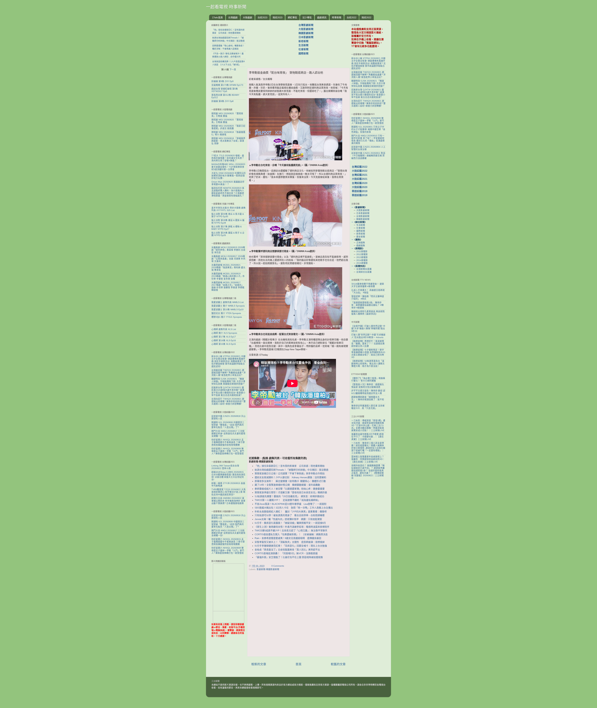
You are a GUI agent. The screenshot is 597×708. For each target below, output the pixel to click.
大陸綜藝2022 (359, 171)
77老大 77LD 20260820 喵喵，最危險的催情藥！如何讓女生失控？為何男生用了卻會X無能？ (227, 158)
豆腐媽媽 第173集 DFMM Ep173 (227, 85)
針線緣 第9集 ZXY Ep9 (222, 81)
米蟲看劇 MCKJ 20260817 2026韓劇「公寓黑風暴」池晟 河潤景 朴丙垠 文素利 (228, 258)
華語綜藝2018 (359, 195)
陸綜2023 (277, 17)
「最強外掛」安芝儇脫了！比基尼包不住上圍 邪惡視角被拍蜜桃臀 (289, 557)
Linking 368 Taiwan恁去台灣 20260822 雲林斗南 (225, 467)
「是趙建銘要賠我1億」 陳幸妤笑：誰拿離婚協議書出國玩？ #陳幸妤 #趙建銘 (367, 305)
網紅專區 (292, 17)
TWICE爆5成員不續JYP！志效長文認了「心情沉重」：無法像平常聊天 (291, 530)
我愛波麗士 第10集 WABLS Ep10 (227, 309)
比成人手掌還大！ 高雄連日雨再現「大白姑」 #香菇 (368, 291)
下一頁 (232, 69)
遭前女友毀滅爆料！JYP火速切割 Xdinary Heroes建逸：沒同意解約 (290, 477)
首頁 (298, 664)
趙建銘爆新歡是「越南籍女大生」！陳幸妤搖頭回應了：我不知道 (367, 399)
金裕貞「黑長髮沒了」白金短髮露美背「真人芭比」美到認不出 (288, 549)
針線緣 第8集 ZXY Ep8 (222, 101)
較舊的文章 (338, 664)
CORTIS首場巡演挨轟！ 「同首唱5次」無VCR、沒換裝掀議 (286, 553)
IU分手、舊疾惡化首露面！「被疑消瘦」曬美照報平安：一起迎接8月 (290, 523)
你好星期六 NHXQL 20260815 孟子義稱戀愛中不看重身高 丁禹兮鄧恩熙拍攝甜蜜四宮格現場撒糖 (228, 442)
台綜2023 (262, 17)
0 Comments (277, 566)
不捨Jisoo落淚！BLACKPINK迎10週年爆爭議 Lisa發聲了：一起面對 (290, 504)
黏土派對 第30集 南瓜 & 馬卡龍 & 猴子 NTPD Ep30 (227, 215)
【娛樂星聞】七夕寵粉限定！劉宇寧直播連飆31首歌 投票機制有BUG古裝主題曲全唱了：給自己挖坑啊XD (368, 354)
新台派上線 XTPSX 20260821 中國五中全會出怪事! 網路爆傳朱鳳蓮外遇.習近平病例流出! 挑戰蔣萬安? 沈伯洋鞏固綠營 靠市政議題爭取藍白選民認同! (228, 361)
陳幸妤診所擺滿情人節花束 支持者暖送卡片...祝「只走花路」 (368, 407)
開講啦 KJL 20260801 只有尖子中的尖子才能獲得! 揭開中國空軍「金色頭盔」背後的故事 (368, 129)
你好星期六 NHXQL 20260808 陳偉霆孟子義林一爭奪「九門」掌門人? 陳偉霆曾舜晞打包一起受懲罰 (227, 451)
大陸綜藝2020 (359, 187)
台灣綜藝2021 (359, 175)
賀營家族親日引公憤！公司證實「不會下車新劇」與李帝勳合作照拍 (290, 473)
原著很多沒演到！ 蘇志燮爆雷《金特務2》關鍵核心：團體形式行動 (290, 481)
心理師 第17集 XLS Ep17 (223, 337)
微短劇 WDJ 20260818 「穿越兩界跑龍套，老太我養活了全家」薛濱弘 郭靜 (228, 140)
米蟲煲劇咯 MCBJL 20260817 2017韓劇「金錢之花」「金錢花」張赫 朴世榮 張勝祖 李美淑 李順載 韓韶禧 (227, 286)
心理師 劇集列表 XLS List (223, 329)
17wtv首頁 (217, 17)
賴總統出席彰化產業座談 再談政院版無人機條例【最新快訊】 (368, 312)
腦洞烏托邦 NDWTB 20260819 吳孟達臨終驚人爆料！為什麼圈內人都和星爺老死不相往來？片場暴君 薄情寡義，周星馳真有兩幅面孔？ (227, 192)
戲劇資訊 (321, 17)
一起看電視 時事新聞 (226, 7)
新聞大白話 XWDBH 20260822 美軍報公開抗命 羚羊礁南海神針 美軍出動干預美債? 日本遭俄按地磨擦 (228, 500)
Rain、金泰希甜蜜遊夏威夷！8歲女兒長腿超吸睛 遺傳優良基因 (288, 538)
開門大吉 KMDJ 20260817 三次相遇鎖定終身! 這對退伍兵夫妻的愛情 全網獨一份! (228, 433)
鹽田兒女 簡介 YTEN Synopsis (226, 313)
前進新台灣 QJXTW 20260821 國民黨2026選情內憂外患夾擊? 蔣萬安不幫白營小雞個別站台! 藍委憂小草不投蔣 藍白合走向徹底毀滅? (228, 391)
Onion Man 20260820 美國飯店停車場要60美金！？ (227, 183)
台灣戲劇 (233, 17)
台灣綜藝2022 (359, 166)
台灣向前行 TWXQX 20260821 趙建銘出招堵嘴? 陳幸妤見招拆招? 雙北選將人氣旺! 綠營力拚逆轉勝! (228, 401)
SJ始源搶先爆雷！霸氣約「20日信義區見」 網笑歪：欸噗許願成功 (289, 496)
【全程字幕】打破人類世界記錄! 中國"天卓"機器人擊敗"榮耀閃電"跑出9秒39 (368, 328)
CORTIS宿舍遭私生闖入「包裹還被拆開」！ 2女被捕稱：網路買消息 (291, 534)
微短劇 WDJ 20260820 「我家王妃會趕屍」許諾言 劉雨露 (228, 127)
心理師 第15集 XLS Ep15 (223, 344)
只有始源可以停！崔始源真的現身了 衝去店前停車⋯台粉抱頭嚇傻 (290, 515)
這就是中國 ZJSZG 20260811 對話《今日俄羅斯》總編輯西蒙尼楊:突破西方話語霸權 (368, 155)
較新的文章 (258, 664)
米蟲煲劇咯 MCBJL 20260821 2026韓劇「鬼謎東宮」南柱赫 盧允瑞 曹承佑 (228, 267)
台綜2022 (351, 17)
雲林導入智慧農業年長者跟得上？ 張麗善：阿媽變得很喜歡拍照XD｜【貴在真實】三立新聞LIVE (368, 459)
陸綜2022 (366, 17)
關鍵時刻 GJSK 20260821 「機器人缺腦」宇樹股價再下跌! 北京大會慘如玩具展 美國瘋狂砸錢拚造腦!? (228, 381)
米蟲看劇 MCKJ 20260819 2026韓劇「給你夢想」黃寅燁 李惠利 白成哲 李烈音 (228, 250)
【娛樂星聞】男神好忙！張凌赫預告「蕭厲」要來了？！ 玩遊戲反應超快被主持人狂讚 (368, 343)
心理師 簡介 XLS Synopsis (224, 333)
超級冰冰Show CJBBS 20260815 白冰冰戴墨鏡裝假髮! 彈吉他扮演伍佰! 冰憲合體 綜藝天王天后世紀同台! (228, 476)
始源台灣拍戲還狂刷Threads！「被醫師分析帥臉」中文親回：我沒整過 (291, 470)
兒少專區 (307, 17)
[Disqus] (298, 614)
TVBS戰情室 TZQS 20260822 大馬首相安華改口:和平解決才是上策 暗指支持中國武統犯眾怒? (228, 492)
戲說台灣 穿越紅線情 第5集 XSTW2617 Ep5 (224, 90)
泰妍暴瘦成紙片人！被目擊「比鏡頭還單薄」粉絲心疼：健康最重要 (290, 489)
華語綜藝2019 (359, 191)
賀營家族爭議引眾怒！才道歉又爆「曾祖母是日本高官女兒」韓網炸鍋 (291, 492)
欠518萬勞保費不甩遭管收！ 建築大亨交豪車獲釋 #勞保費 (367, 285)
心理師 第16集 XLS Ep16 (223, 340)
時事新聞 (336, 17)
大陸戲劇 (247, 17)
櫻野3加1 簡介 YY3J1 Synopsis (226, 317)
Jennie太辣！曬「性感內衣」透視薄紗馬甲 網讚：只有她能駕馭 (288, 519)
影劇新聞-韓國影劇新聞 (268, 569)
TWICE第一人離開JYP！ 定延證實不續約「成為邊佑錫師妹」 (287, 500)
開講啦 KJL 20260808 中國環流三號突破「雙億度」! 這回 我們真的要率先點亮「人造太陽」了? (227, 424)
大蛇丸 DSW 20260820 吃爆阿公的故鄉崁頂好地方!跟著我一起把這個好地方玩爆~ (228, 175)
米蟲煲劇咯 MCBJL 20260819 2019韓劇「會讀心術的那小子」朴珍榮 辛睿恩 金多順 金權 (228, 276)
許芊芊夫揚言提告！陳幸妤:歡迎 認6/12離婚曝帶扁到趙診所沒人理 (368, 392)
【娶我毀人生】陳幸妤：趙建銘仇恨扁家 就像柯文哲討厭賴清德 (367, 385)
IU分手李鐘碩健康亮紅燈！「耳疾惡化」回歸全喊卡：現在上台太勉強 (291, 546)
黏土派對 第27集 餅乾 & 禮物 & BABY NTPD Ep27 (226, 227)
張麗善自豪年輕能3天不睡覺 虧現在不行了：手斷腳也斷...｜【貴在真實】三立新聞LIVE (367, 436)
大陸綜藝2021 (359, 179)
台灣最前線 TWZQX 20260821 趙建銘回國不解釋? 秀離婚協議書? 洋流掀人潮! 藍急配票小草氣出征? (228, 372)
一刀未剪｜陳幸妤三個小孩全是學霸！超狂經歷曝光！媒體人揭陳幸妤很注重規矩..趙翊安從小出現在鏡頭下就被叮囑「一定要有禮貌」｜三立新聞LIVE (368, 448)
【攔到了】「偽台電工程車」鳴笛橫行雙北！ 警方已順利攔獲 (368, 379)
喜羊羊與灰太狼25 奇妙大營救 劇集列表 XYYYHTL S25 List (228, 209)
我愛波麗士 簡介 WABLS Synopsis (228, 306)
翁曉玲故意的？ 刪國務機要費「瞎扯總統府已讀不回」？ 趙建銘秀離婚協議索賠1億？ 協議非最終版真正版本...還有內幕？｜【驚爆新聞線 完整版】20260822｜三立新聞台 (368, 471)
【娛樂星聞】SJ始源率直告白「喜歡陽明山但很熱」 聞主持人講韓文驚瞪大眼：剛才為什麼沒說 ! (368, 363)
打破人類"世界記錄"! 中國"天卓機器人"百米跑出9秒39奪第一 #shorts (368, 336)
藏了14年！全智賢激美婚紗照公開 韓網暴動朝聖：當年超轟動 (287, 485)
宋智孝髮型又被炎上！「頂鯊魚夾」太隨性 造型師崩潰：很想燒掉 (290, 542)
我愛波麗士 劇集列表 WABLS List (227, 302)
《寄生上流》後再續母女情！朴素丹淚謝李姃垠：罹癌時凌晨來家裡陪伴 (292, 527)
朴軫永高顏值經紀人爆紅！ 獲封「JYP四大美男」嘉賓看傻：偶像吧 (291, 511)
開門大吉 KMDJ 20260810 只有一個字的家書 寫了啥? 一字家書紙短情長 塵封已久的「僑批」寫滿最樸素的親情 (368, 139)
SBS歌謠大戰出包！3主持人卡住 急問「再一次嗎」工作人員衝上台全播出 (294, 507)
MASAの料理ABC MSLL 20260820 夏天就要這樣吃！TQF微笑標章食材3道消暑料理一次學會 (228, 166)
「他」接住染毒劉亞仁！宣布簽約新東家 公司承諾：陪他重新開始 (291, 466)
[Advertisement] (274, 42)
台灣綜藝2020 (359, 183)
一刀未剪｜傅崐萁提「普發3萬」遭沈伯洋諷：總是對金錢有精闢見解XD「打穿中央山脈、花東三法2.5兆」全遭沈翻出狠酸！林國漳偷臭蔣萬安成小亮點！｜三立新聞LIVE (368, 425)
